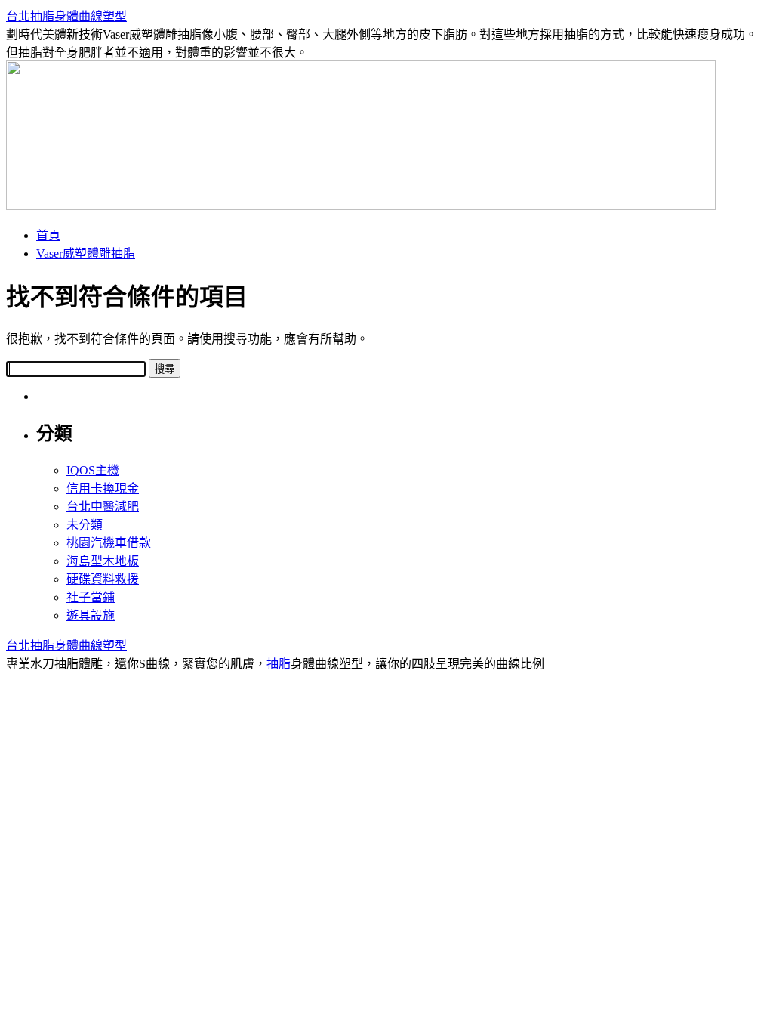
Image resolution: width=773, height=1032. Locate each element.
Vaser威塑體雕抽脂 (85, 253)
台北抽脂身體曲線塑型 (66, 16)
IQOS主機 (92, 470)
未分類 (84, 524)
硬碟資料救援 (102, 579)
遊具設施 (90, 615)
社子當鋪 (90, 597)
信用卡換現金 (102, 488)
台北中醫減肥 (102, 506)
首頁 (48, 235)
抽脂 (278, 663)
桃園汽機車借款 (108, 542)
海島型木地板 (102, 561)
